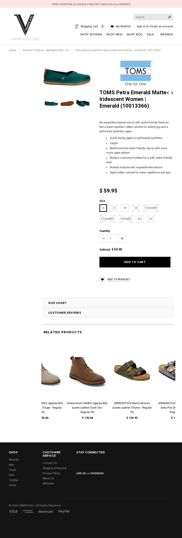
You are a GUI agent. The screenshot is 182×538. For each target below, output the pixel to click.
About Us (48, 478)
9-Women (125, 218)
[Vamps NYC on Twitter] (92, 462)
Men (11, 464)
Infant (12, 485)
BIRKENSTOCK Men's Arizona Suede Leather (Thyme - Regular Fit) (108, 408)
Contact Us (50, 463)
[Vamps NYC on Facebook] (80, 462)
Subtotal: (105, 249)
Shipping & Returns (54, 468)
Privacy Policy (51, 473)
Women (14, 459)
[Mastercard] (45, 511)
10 (136, 208)
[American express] (28, 511)
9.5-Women (151, 208)
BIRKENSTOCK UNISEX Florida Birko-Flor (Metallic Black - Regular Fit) (153, 408)
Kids (11, 475)
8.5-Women (107, 218)
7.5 (150, 218)
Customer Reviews (64, 312)
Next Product (172, 92)
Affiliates (48, 483)
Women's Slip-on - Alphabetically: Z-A (46, 50)
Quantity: (104, 231)
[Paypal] (64, 511)
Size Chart (57, 303)
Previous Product (168, 92)
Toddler (13, 480)
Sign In (141, 26)
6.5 (139, 218)
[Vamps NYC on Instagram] (115, 462)
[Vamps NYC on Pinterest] (126, 462)
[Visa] (13, 511)
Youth (12, 470)
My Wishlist (123, 26)
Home (12, 50)
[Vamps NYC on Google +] (103, 462)
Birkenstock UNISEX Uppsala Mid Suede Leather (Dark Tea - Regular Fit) (63, 408)
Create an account (161, 26)
